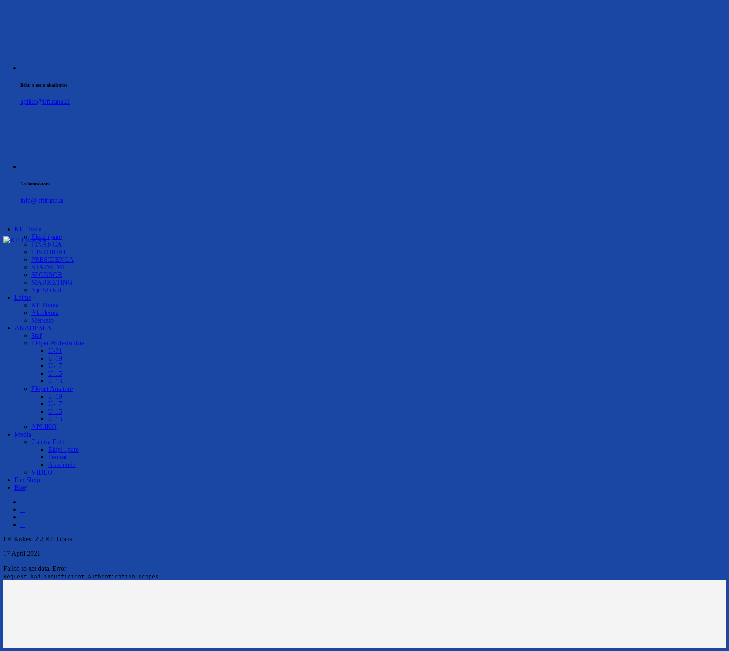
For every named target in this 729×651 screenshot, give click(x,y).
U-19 (55, 358)
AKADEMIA (33, 327)
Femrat (57, 457)
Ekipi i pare (63, 449)
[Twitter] (22, 509)
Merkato (42, 320)
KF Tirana (28, 229)
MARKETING (52, 282)
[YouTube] (22, 524)
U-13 (55, 381)
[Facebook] (22, 501)
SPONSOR (46, 274)
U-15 (55, 373)
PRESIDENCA (52, 259)
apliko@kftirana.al (45, 101)
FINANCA (46, 244)
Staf (36, 335)
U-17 (55, 365)
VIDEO (42, 472)
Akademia (45, 312)
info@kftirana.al (42, 200)
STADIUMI (47, 267)
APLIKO (44, 426)
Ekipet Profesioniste (57, 343)
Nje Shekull (47, 289)
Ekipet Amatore (52, 388)
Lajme (22, 297)
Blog (20, 487)
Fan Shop (27, 479)
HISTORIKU (49, 251)
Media (22, 434)
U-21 (55, 350)
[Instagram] (22, 517)
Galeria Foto (48, 441)
